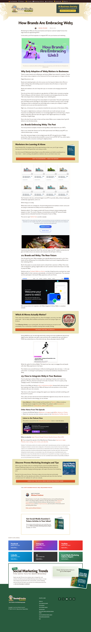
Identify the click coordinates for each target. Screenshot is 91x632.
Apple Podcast (35, 437)
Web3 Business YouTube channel (60, 414)
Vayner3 (54, 402)
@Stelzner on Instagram (45, 412)
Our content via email (43, 603)
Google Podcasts (44, 437)
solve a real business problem (45, 385)
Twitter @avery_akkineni (40, 405)
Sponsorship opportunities (44, 616)
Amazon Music (57, 437)
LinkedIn (51, 405)
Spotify (51, 437)
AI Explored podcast (42, 503)
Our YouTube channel (43, 607)
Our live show (42, 609)
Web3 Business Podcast (46, 487)
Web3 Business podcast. (45, 420)
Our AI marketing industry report (45, 614)
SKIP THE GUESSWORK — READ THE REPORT (45, 158)
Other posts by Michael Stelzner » (33, 508)
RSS (63, 437)
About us (41, 601)
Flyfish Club (34, 217)
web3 (38, 487)
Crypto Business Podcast (30, 487)
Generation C (60, 404)
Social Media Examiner (22, 8)
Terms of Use (19, 609)
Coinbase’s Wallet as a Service (37, 271)
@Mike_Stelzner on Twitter (61, 412)
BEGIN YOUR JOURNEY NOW (68, 10)
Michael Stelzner (37, 495)
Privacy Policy (25, 609)
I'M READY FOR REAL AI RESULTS (45, 329)
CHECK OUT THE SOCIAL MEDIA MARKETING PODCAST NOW (45, 481)
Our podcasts (41, 605)
